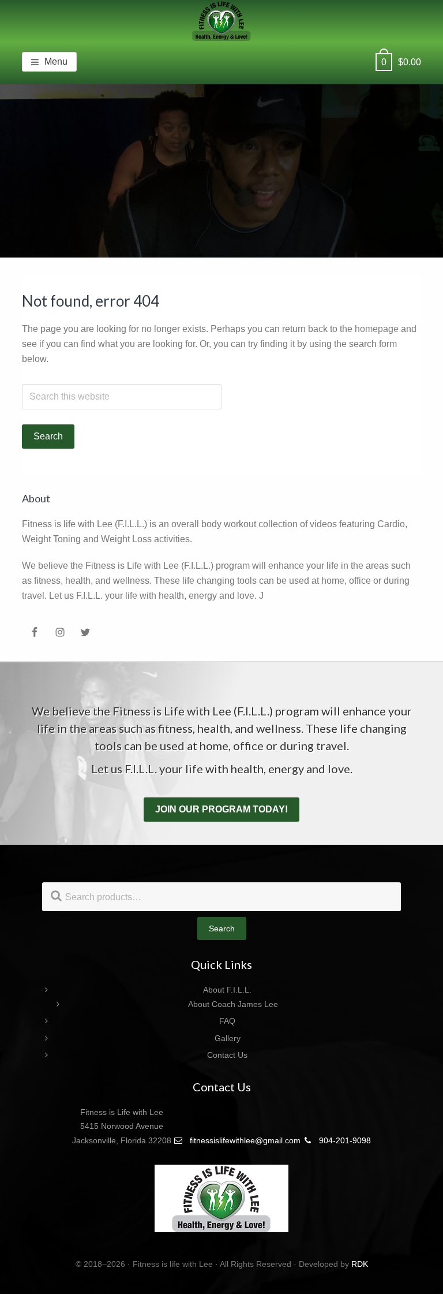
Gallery (228, 1038)
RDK (359, 1264)
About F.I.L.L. (227, 989)
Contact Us (227, 1055)
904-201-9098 (344, 1140)
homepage (377, 329)
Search (222, 928)
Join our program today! (221, 809)
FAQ (227, 1020)
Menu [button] (55, 61)
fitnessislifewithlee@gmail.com (244, 1140)
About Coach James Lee (233, 1004)
